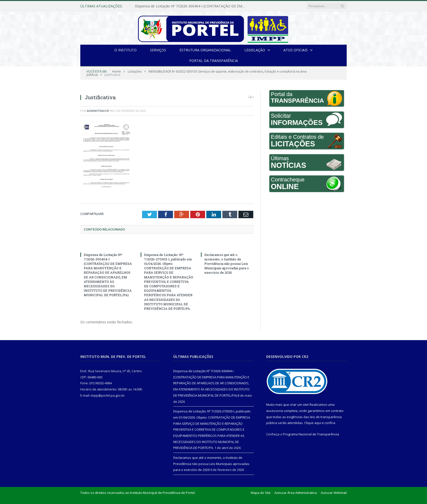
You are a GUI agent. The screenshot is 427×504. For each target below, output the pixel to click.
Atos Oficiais (295, 50)
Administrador (98, 111)
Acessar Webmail (334, 492)
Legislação (254, 50)
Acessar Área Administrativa (296, 492)
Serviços (158, 50)
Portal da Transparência (213, 60)
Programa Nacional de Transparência (311, 434)
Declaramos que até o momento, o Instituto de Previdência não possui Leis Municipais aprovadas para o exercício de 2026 (226, 263)
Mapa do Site (261, 492)
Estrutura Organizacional (205, 50)
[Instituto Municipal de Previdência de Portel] (213, 28)
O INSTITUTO (125, 50)
